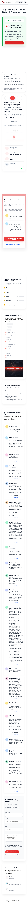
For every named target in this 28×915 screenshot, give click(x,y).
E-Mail (8, 818)
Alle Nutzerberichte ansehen (14, 244)
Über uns (19, 900)
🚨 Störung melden (14, 43)
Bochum (9, 327)
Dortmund (10, 324)
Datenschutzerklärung (16, 845)
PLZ (6, 826)
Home (3, 5)
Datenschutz (11, 901)
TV (6, 5)
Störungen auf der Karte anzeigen (14, 368)
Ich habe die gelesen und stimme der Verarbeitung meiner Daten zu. (14, 846)
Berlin (8, 330)
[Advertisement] (14, 58)
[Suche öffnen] (25, 2)
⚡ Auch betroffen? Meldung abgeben (14, 239)
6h (6, 98)
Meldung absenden (12, 851)
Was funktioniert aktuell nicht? (12, 833)
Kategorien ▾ (19, 2)
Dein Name (7, 812)
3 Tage (19, 98)
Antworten (16, 433)
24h (13, 98)
